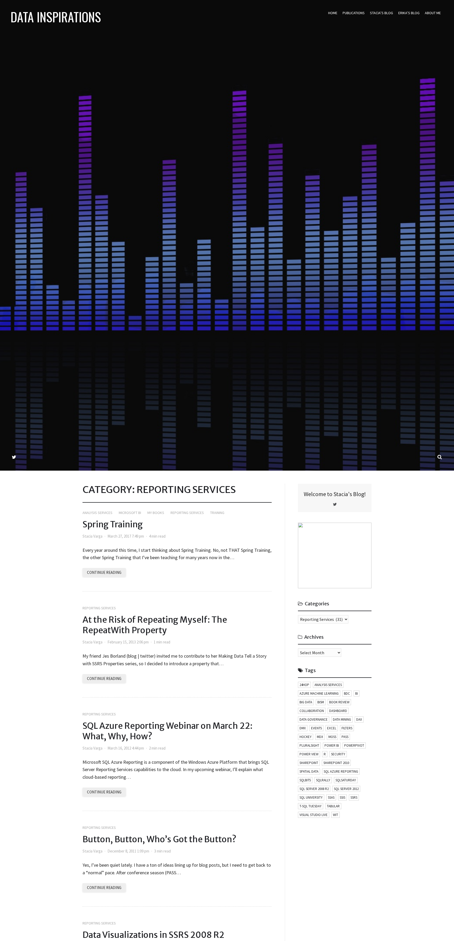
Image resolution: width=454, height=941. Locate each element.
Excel (331, 728)
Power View (309, 754)
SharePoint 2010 (336, 763)
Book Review (339, 702)
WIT (335, 815)
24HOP (304, 685)
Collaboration (312, 711)
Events (316, 728)
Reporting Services (187, 512)
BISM (320, 702)
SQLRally (323, 780)
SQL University (311, 797)
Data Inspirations (56, 17)
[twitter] (14, 457)
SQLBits (305, 780)
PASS (345, 737)
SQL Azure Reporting (341, 771)
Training (217, 512)
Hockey (306, 737)
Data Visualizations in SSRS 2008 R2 (153, 935)
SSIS (342, 797)
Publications (354, 13)
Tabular (333, 806)
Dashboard (338, 711)
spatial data (309, 771)
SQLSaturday (346, 780)
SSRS (353, 797)
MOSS (332, 737)
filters (347, 728)
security (338, 754)
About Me (433, 13)
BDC (347, 693)
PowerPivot (354, 745)
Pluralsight (309, 745)
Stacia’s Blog (381, 13)
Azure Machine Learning (319, 693)
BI (356, 693)
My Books (155, 512)
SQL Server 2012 (346, 789)
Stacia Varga (92, 536)
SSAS (331, 797)
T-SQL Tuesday (311, 806)
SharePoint (309, 763)
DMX (303, 728)
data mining (342, 719)
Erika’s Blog (409, 13)
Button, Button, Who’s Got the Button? (159, 839)
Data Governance (314, 719)
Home (332, 13)
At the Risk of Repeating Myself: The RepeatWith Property (154, 625)
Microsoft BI (130, 512)
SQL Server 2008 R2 (314, 789)
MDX (320, 737)
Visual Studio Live (314, 815)
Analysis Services (97, 512)
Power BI (331, 745)
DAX (359, 719)
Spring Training (112, 524)
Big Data (306, 702)
